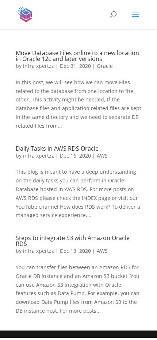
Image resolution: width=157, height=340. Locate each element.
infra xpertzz (38, 65)
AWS (102, 155)
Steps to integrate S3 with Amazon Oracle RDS (73, 241)
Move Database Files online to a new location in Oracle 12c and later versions (77, 56)
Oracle (105, 65)
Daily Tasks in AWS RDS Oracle (57, 148)
